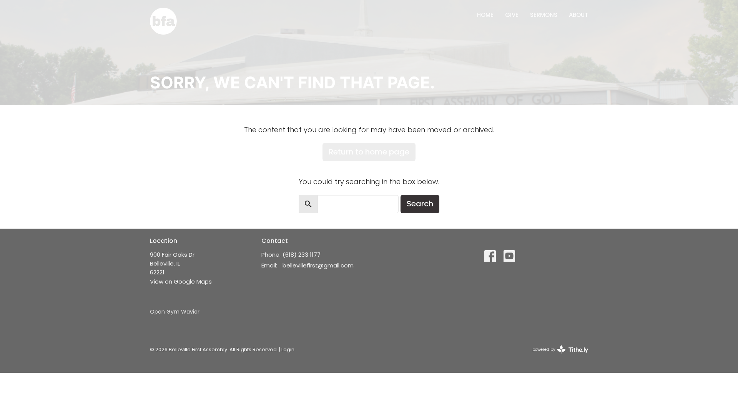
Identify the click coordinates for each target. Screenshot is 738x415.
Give (512, 15)
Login (287, 349)
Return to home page (369, 151)
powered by (556, 356)
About (578, 15)
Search (420, 203)
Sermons (543, 15)
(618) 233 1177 (302, 255)
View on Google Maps (181, 281)
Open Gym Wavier (174, 311)
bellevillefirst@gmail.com (318, 265)
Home (485, 15)
